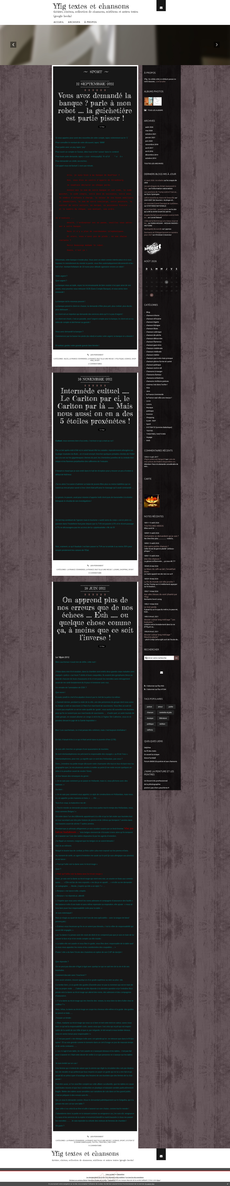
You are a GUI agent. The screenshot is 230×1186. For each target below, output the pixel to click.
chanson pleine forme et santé (159, 361)
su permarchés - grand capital (156, 209)
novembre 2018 (151, 144)
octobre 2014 (150, 158)
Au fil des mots (150, 751)
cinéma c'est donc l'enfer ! (156, 385)
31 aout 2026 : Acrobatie (154, 180)
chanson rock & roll (154, 368)
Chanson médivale (153, 352)
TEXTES (95, 1142)
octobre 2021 (150, 134)
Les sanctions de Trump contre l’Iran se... (160, 192)
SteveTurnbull (150, 758)
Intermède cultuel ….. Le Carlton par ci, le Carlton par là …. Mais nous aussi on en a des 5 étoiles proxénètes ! (95, 405)
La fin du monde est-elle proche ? (159, 582)
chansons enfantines (155, 378)
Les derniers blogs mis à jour (95, 1177)
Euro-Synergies (153, 194)
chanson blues (152, 329)
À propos (90, 22)
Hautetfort (120, 1174)
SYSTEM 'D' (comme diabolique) (159, 427)
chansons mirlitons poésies (157, 381)
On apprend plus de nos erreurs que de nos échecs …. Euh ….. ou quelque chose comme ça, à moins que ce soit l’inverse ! (95, 618)
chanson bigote (152, 322)
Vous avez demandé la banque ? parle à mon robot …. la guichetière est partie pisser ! (95, 106)
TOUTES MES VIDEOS (154, 526)
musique (150, 718)
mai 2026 (149, 131)
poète (171, 707)
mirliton (162, 724)
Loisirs (116, 569)
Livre (148, 401)
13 (166, 282)
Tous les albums (155, 110)
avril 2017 (149, 148)
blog (158, 1180)
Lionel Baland (156, 217)
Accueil (59, 22)
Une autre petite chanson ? (156, 546)
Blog (66, 359)
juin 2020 (148, 141)
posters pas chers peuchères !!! (156, 788)
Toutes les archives (153, 163)
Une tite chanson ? (152, 559)
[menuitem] (59, 22)
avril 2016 (149, 151)
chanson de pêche (153, 335)
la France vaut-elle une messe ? (101, 359)
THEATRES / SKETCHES (107, 1142)
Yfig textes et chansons (91, 6)
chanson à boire (152, 315)
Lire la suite (160, 81)
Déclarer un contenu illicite (78, 1180)
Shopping (124, 569)
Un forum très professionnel (156, 781)
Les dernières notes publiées (115, 1177)
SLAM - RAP (151, 421)
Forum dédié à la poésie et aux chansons (160, 761)
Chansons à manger (154, 371)
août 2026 (149, 127)
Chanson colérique (153, 332)
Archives (74, 22)
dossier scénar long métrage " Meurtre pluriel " (158, 635)
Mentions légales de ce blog (97, 1180)
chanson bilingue (153, 325)
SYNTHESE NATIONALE (156, 206)
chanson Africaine (153, 319)
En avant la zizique (151, 754)
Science (127, 359)
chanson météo (152, 355)
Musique (149, 408)
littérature (163, 718)
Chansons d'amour (153, 375)
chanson (150, 712)
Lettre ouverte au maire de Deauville (159, 198)
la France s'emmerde (78, 359)
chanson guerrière (153, 345)
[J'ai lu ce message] (228, 1184)
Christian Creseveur (163, 235)
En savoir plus (149, 1184)
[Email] (161, 5)
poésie (149, 707)
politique (119, 359)
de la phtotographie (152, 784)
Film (148, 388)
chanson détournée (154, 338)
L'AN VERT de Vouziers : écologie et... (159, 200)
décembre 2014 (151, 155)
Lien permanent (97, 355)
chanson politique (153, 365)
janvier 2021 (150, 137)
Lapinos (168, 229)
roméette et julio (165, 712)
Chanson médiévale (154, 348)
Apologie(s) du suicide (153, 229)
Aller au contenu (9, 2)
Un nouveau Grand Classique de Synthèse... (161, 203)
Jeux (148, 391)
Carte (147, 478)
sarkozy (150, 730)
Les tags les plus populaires (135, 1177)
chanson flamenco (153, 342)
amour (160, 707)
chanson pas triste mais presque (159, 358)
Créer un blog (110, 1174)
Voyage (149, 437)
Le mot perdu (150, 607)
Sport (97, 360)
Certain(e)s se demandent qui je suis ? (161, 536)
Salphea (147, 747)
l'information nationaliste (161, 188)
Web (148, 440)
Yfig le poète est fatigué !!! (154, 459)
